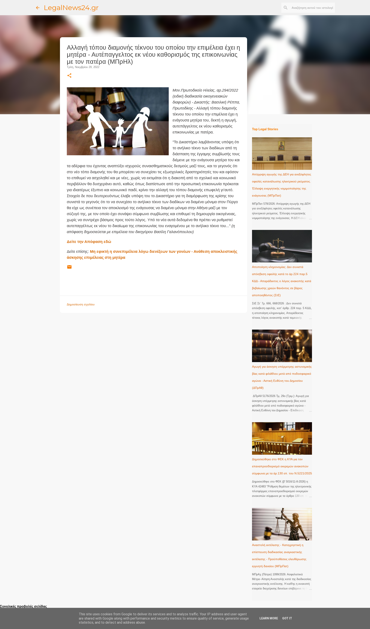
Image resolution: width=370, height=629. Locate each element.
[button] (69, 76)
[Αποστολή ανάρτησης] (69, 268)
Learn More (269, 618)
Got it (287, 618)
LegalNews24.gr (71, 7)
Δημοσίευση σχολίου (81, 304)
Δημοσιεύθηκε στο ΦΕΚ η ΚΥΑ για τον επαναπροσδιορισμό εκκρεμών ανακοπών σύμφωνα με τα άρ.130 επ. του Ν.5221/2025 (282, 466)
